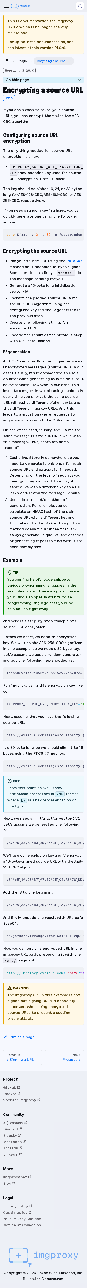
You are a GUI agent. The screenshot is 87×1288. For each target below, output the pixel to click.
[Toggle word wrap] (71, 234)
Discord (10, 1129)
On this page (17, 80)
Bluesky (10, 1135)
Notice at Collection (22, 1225)
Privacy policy (15, 1206)
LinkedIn (10, 1154)
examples (15, 591)
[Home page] (7, 61)
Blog (7, 1183)
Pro (9, 98)
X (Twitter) (13, 1123)
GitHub (9, 1087)
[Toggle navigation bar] (6, 6)
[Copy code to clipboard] (79, 234)
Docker (9, 1094)
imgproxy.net (15, 1177)
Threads (10, 1148)
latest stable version (34, 48)
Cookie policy (15, 1212)
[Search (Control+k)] (80, 6)
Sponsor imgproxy (19, 1100)
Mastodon (12, 1142)
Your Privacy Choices (22, 1219)
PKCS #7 (74, 261)
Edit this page (21, 1037)
